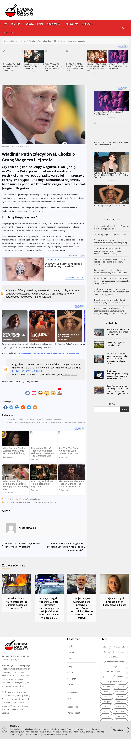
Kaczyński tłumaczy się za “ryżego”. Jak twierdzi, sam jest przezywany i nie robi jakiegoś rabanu (111, 281)
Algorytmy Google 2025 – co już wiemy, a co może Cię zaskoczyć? (111, 227)
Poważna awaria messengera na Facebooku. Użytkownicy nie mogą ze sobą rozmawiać (64, 546)
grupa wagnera (11, 502)
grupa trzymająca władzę (114, 662)
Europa (30, 24)
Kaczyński (121, 677)
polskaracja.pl (14, 656)
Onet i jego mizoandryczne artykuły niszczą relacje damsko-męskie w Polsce (109, 262)
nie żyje (107, 701)
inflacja (114, 667)
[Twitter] (11, 407)
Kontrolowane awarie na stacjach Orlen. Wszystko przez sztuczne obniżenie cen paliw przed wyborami (111, 292)
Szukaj (111, 403)
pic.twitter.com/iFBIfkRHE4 (27, 370)
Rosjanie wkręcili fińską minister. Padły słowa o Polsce (114, 601)
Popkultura (72, 24)
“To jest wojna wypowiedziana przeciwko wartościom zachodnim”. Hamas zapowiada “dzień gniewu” (82, 608)
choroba (121, 652)
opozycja (120, 701)
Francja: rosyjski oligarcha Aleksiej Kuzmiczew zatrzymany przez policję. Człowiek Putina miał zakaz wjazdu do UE (49, 608)
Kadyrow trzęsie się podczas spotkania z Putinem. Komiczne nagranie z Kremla (47, 422)
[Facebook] (5, 407)
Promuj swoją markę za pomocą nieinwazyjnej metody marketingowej (110, 241)
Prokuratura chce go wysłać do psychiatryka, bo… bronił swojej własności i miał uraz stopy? (107, 251)
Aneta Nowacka (27, 527)
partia (106, 706)
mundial (107, 696)
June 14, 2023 (69, 374)
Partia (70, 684)
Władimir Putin (43, 502)
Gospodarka (53, 24)
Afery (69, 666)
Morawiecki (119, 691)
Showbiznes (72, 692)
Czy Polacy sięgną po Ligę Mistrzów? (110, 234)
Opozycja (71, 678)
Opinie (70, 672)
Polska (70, 646)
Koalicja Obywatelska (114, 682)
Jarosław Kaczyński (114, 672)
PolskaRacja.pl (18, 8)
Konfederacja (108, 686)
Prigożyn (22, 502)
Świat (40, 24)
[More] (35, 407)
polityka (121, 716)
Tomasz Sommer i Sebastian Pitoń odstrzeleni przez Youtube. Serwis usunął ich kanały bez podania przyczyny (111, 311)
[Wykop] (17, 407)
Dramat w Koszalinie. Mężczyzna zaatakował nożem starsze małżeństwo (48, 353)
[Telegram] (29, 407)
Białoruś (107, 652)
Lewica (122, 686)
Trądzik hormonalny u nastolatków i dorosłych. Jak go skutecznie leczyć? (109, 301)
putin (29, 502)
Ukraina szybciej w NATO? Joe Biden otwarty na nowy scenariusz (22, 545)
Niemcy (121, 696)
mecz (106, 691)
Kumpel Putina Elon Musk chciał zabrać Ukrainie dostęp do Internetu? (16, 603)
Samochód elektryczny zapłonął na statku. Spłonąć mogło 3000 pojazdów (110, 271)
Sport (69, 698)
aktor (105, 647)
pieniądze (120, 706)
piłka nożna (119, 711)
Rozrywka (87, 24)
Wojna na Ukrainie (26, 499)
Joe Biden (107, 677)
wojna (53, 502)
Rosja (34, 502)
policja (106, 716)
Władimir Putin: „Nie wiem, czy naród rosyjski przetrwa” (36, 419)
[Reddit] (23, 407)
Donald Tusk (114, 657)
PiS (105, 711)
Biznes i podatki (74, 712)
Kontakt (8, 32)
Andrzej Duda (119, 647)
